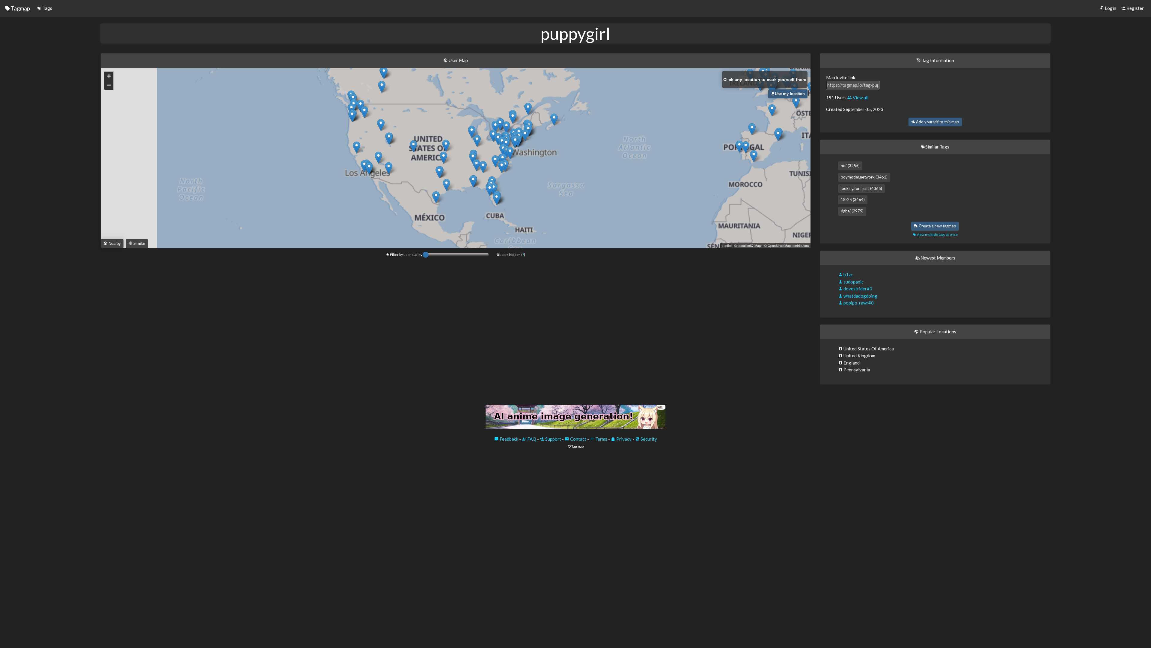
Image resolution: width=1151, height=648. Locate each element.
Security (648, 439)
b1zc (848, 274)
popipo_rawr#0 (858, 302)
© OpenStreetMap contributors (786, 245)
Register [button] (1135, 8)
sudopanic (853, 281)
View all (860, 97)
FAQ (531, 439)
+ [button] (109, 76)
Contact (577, 439)
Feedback (508, 439)
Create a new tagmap (937, 226)
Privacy (623, 439)
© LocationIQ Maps (748, 245)
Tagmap (20, 8)
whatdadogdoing (860, 295)
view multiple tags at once (937, 234)
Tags (47, 8)
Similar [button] (138, 243)
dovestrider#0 (857, 288)
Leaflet (727, 245)
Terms (600, 439)
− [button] (109, 85)
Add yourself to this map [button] (937, 121)
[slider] (426, 255)
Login (1110, 8)
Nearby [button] (114, 243)
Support (552, 439)
